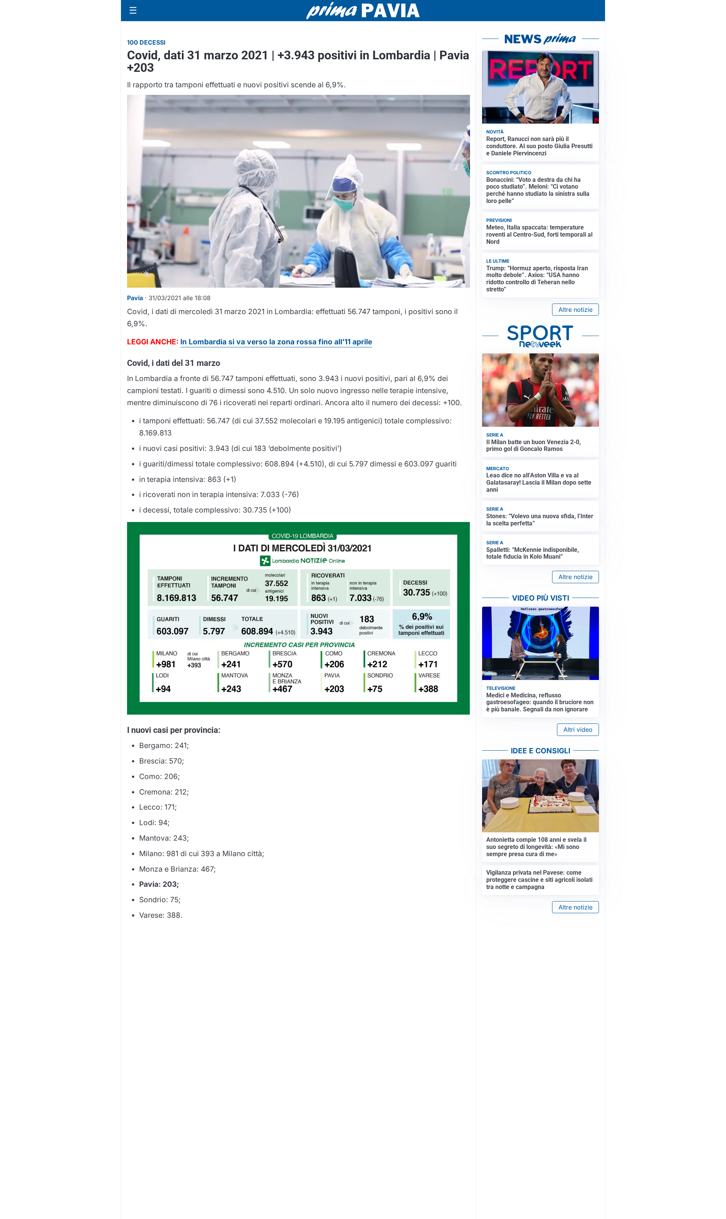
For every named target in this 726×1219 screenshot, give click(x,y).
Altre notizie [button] (575, 309)
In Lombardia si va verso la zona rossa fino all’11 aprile (276, 341)
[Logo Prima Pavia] (363, 10)
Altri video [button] (578, 729)
